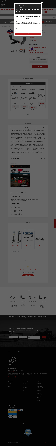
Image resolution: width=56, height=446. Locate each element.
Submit (28, 33)
